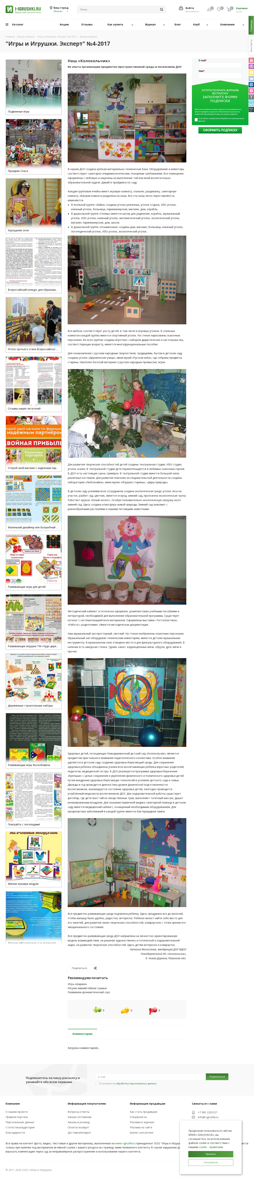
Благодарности (15, 1132)
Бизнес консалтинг (142, 1132)
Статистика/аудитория (20, 1127)
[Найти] (161, 9)
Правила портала (17, 1117)
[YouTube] (251, 60)
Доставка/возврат (79, 1132)
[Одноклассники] (251, 72)
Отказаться (211, 1162)
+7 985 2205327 (207, 1112)
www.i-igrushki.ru (125, 1143)
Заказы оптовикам (79, 1117)
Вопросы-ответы (78, 1112)
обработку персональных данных (136, 1083)
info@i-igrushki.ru (208, 1117)
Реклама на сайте (141, 1127)
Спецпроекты (138, 1117)
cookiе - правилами (211, 1147)
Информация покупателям (87, 1103)
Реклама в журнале (142, 1122)
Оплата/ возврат (78, 1127)
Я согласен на (128, 1083)
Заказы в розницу (79, 1122)
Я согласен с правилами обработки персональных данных (222, 119)
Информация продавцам (147, 1103)
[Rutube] (251, 66)
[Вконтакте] (251, 78)
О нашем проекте (17, 1112)
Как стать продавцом (143, 1112)
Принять (211, 1154)
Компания (13, 1103)
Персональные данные (20, 1122)
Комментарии (82, 1034)
